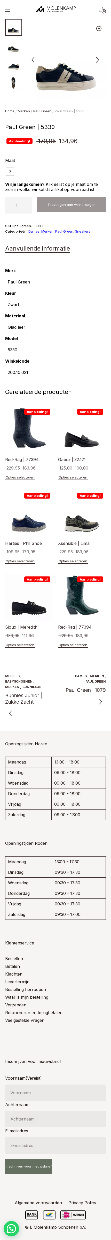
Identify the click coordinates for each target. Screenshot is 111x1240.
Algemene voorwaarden (38, 1202)
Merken (24, 111)
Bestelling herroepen (25, 989)
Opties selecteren (20, 477)
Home (9, 111)
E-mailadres (16, 1130)
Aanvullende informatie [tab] (37, 248)
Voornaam (23, 1078)
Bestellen (14, 958)
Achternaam (17, 1104)
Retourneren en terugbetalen (33, 1012)
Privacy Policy (82, 1202)
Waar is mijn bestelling (26, 997)
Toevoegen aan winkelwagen (71, 205)
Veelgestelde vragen (24, 1020)
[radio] (10, 172)
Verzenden (15, 1004)
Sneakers (82, 231)
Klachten (13, 974)
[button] (98, 28)
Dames (33, 231)
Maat (10, 160)
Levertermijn (17, 981)
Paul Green (42, 111)
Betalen (12, 966)
